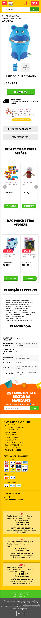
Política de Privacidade (14, 427)
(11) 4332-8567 (22, 574)
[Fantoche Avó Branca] (29, 172)
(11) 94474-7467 (22, 522)
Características (20, 137)
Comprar (22, 91)
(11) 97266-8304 (22, 525)
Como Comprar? (11, 437)
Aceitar (20, 613)
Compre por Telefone (14, 442)
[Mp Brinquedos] (12, 3)
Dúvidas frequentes (13, 445)
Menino (25, 404)
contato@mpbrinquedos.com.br (17, 499)
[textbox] (12, 9)
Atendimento (10, 440)
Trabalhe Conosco (12, 450)
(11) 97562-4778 (22, 576)
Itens (35, 3)
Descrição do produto (20, 129)
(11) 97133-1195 (22, 550)
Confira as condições (22, 120)
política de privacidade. (31, 605)
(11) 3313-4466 (22, 520)
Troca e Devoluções (13, 447)
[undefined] (20, 43)
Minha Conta (10, 432)
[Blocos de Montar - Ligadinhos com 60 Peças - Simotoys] (11, 172)
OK (35, 408)
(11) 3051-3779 (22, 548)
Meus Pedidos (10, 435)
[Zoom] (15, 67)
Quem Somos (10, 425)
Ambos (35, 404)
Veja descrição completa (25, 67)
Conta (26, 4)
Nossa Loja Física (11, 430)
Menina (15, 404)
